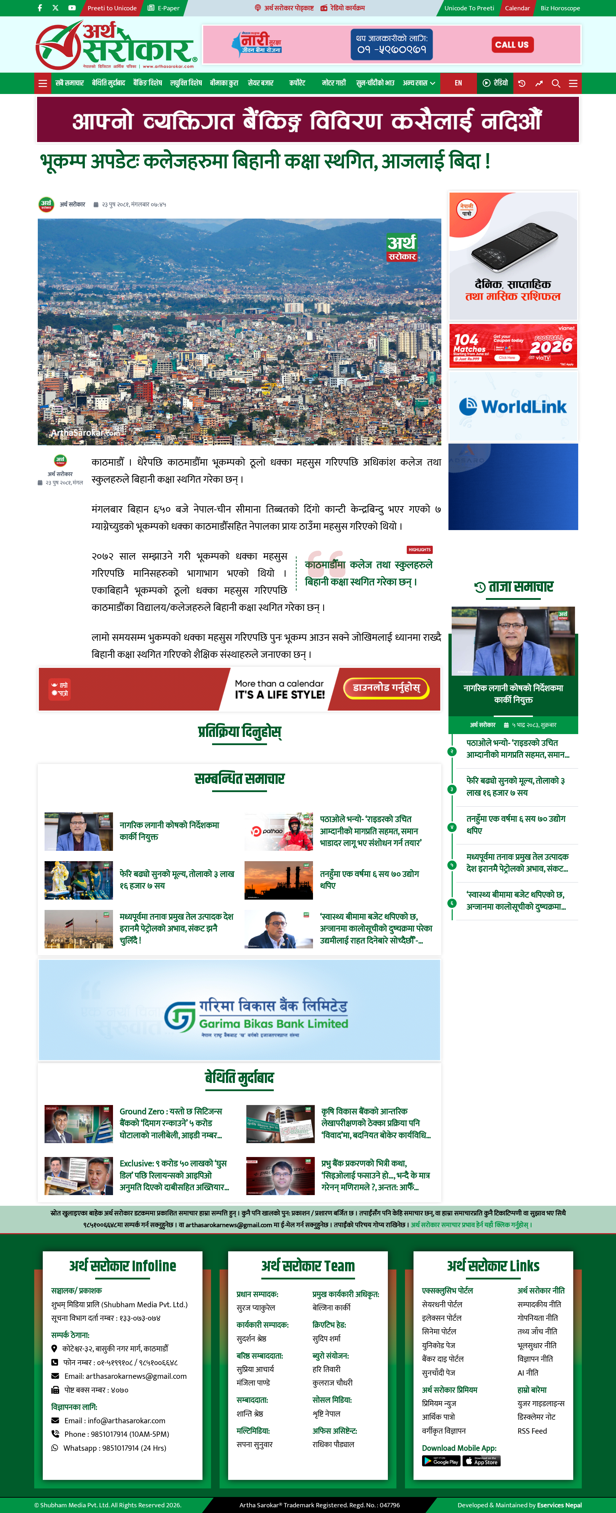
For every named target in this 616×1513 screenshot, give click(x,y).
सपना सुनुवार (255, 1445)
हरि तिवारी (326, 1369)
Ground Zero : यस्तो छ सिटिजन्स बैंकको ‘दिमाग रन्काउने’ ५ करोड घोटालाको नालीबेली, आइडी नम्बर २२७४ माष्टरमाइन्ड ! (171, 1124)
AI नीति (528, 1373)
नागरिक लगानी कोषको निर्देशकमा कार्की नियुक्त (169, 832)
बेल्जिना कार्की (331, 1308)
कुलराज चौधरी (333, 1383)
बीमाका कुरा (224, 83)
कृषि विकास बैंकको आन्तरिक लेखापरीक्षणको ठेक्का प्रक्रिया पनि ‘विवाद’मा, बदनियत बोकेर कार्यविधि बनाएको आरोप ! (374, 1124)
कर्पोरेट (297, 83)
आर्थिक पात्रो (438, 1417)
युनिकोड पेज (438, 1346)
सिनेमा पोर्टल (439, 1332)
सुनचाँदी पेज (438, 1373)
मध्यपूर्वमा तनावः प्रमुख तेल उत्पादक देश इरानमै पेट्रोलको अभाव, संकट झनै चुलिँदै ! (176, 929)
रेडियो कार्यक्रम (348, 8)
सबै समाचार (70, 83)
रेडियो (501, 83)
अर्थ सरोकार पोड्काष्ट (289, 8)
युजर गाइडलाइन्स (541, 1404)
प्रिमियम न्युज (439, 1404)
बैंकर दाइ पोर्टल (443, 1359)
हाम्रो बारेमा (532, 1390)
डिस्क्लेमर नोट (536, 1417)
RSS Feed (532, 1431)
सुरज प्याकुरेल (256, 1308)
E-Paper (169, 8)
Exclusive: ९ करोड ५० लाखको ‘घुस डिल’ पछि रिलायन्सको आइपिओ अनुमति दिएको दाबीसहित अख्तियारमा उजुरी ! (175, 1176)
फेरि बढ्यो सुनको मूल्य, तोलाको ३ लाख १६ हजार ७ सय (177, 880)
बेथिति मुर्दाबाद (108, 83)
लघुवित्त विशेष (186, 83)
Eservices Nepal (559, 1505)
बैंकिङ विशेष (148, 83)
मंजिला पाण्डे (253, 1383)
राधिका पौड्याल (333, 1445)
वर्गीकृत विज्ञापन (444, 1431)
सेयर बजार (260, 83)
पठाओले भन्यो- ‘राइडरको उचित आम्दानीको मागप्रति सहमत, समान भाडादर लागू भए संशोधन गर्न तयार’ (371, 832)
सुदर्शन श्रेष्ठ (251, 1339)
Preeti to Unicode (112, 8)
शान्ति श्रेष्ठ (250, 1414)
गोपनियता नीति (538, 1318)
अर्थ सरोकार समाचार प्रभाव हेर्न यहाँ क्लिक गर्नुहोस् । (472, 1225)
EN (458, 83)
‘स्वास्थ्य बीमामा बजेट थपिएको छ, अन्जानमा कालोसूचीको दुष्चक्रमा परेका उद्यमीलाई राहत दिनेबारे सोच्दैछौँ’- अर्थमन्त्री (376, 929)
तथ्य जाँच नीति (537, 1332)
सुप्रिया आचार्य (255, 1369)
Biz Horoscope (560, 8)
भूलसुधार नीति (537, 1346)
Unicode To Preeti (469, 8)
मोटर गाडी (334, 83)
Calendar (517, 8)
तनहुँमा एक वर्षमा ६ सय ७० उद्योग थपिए (369, 880)
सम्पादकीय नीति (539, 1305)
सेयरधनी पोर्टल (442, 1305)
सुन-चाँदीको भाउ (375, 83)
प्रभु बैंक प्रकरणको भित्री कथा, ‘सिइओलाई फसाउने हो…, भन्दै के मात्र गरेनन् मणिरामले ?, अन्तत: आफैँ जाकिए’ (376, 1176)
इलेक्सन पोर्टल (442, 1318)
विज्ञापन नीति (535, 1359)
